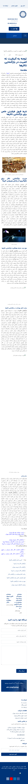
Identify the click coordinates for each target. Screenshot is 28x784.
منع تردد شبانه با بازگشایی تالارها (18, 581)
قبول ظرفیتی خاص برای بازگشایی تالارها (16, 577)
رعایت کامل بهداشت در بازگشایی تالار (17, 574)
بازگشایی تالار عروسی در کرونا (18, 570)
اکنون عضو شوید (13, 754)
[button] (14, 29)
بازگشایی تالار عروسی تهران (16, 539)
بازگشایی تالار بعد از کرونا (20, 563)
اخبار (10, 54)
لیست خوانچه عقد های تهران (16, 532)
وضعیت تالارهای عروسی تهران (19, 584)
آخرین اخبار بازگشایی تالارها (15, 560)
